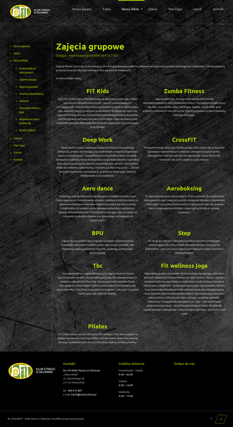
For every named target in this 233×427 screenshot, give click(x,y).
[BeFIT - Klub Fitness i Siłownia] (30, 12)
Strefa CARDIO (27, 130)
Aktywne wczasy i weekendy (29, 121)
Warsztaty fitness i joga (29, 110)
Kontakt (18, 159)
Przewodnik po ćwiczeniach (27, 70)
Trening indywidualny (31, 93)
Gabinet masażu (28, 79)
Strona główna (22, 46)
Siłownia (24, 101)
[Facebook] (211, 418)
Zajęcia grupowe (28, 86)
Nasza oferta (21, 60)
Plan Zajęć (19, 145)
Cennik (17, 152)
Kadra (17, 53)
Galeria (17, 138)
